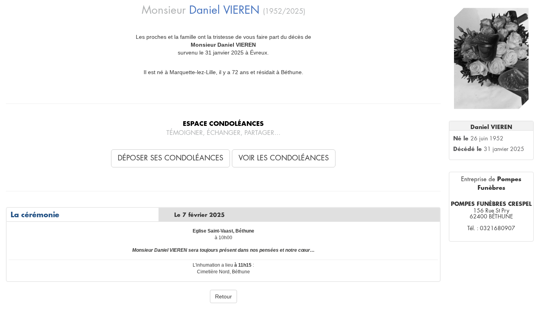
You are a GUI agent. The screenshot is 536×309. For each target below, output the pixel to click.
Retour (223, 296)
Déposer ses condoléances (170, 158)
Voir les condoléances (284, 158)
